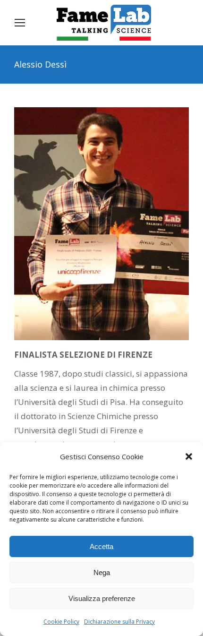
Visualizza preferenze (101, 598)
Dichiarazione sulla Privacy (119, 622)
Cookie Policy (61, 622)
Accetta (101, 546)
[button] (189, 456)
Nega (101, 572)
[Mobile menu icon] (19, 22)
